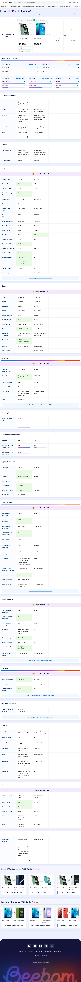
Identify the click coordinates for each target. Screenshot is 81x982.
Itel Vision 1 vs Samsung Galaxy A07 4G (42, 925)
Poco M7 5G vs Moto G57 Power (41, 892)
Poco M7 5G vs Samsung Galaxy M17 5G (69, 892)
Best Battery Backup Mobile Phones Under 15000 (40, 695)
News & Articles (51, 6)
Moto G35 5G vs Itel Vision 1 (69, 925)
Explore (3, 6)
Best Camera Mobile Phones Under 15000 (40, 591)
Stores (76, 6)
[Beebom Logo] (6, 2)
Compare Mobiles (28, 6)
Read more (77, 14)
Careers (30, 951)
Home (2, 934)
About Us (22, 951)
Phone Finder (40, 6)
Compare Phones (10, 934)
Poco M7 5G (22, 38)
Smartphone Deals (65, 6)
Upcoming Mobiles (15, 6)
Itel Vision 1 (38, 38)
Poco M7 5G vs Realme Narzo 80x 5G (14, 892)
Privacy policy (57, 951)
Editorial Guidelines (40, 955)
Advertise (47, 951)
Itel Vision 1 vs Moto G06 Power (14, 925)
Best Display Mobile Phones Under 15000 (40, 278)
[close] (30, 23)
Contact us (38, 951)
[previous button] (3, 884)
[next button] (78, 884)
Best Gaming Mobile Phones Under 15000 (40, 404)
